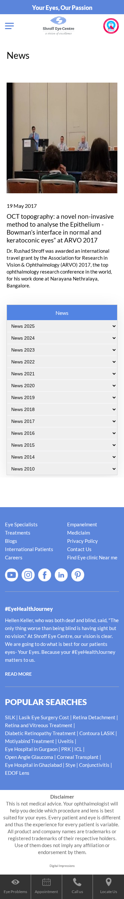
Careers (13, 557)
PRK (66, 749)
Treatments (17, 533)
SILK (10, 717)
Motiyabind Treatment (29, 741)
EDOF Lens (17, 773)
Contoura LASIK (96, 733)
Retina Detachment (94, 717)
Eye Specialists (21, 524)
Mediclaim (78, 533)
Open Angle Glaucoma (29, 757)
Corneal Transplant (78, 757)
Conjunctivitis (94, 765)
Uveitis (66, 741)
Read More (18, 674)
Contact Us (79, 549)
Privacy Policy (82, 541)
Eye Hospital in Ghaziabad (33, 765)
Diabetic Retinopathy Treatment (40, 733)
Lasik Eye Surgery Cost (44, 717)
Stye (70, 765)
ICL (78, 749)
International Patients (29, 549)
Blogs (11, 541)
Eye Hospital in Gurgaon (31, 749)
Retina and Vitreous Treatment (38, 725)
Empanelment (82, 524)
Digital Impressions (62, 866)
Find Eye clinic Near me (92, 557)
